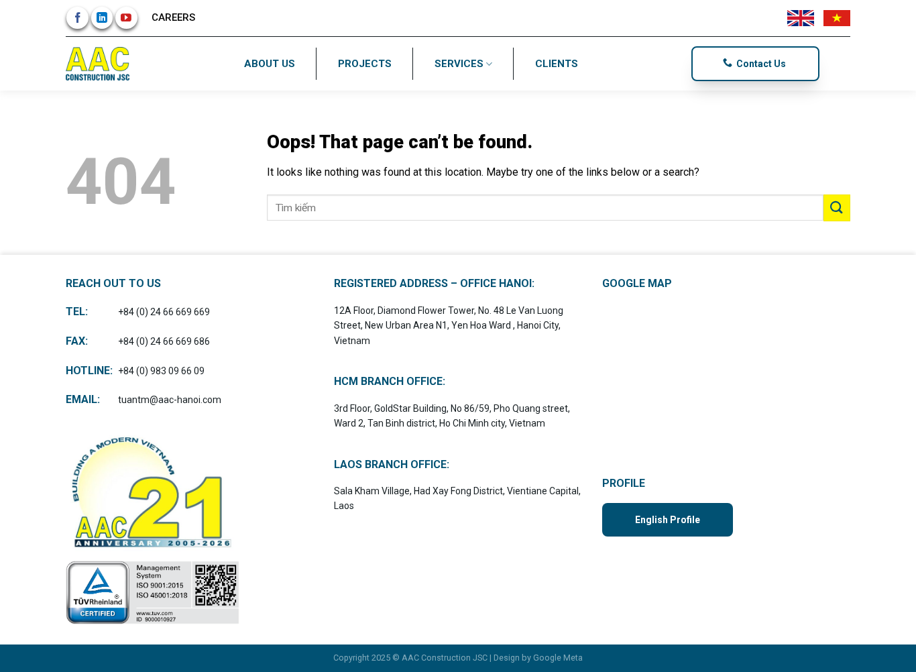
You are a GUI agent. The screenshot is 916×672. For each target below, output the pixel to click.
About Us (269, 64)
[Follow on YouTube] (126, 18)
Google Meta (558, 658)
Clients (556, 64)
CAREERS (173, 17)
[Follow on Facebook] (77, 18)
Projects (365, 64)
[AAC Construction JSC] (99, 64)
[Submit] (836, 207)
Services (459, 64)
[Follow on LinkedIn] (102, 18)
